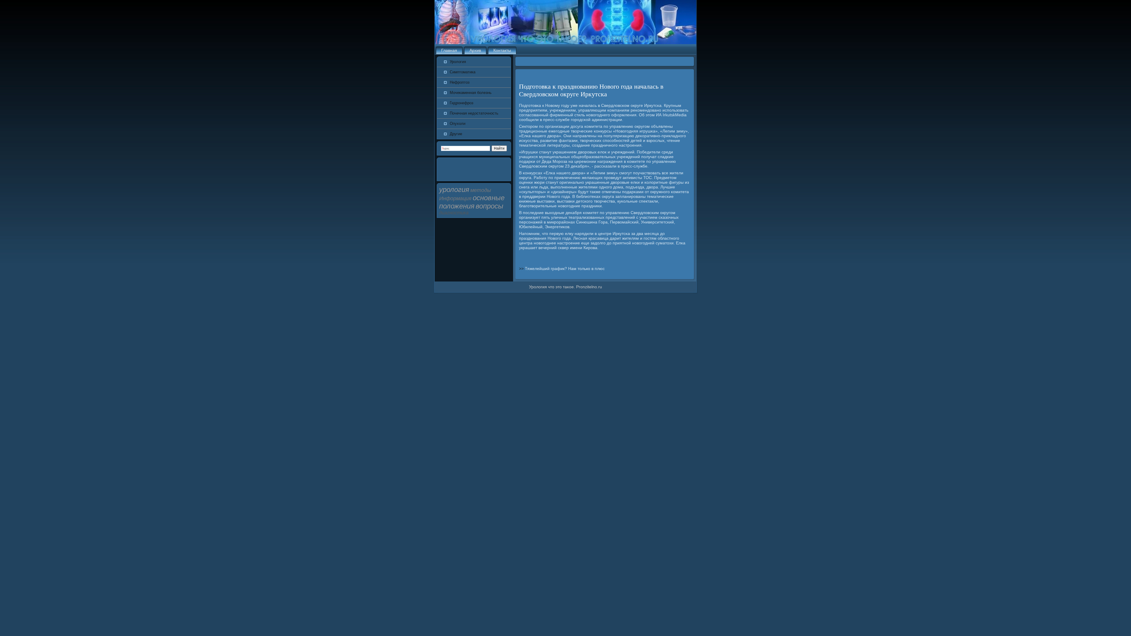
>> (522, 268)
